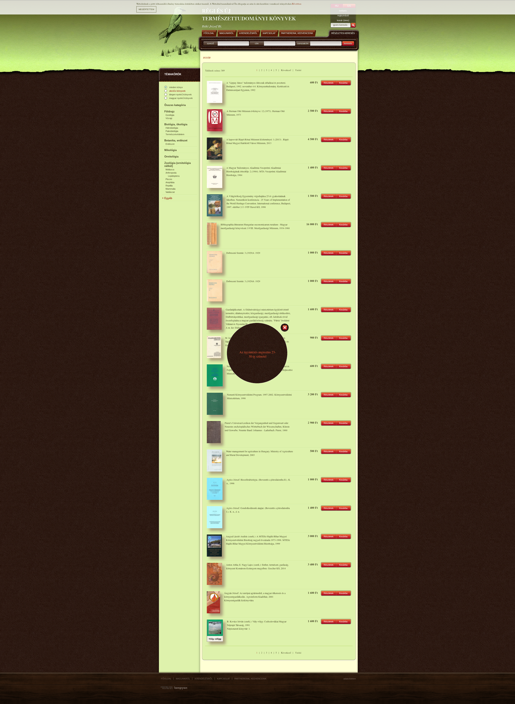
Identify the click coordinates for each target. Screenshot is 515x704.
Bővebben (296, 3)
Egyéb (168, 198)
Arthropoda (171, 173)
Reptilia (169, 185)
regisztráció (343, 15)
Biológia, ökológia (175, 124)
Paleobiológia (172, 131)
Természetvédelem (175, 134)
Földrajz (169, 111)
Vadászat (170, 192)
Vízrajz (169, 118)
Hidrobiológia (172, 128)
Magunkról (183, 678)
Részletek (329, 83)
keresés (348, 43)
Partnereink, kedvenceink (250, 678)
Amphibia (170, 182)
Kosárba (343, 83)
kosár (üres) (343, 20)
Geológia (170, 115)
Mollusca (170, 169)
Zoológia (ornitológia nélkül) (177, 164)
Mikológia (170, 150)
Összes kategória (175, 105)
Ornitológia (171, 156)
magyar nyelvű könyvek (181, 98)
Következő (286, 70)
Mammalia (170, 189)
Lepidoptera (173, 176)
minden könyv (176, 87)
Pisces (169, 179)
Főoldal (166, 678)
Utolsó (298, 70)
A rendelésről (204, 678)
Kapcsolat (223, 678)
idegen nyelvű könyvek (180, 94)
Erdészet (170, 144)
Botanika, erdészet (175, 140)
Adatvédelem (349, 678)
